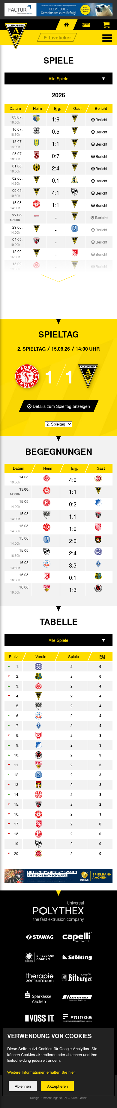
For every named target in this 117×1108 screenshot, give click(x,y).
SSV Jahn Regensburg (54, 735)
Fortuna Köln (54, 814)
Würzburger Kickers (54, 686)
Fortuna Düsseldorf (54, 833)
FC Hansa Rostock (54, 715)
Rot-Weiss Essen (54, 794)
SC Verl (54, 843)
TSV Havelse (54, 824)
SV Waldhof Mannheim (54, 725)
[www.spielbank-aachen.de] (58, 876)
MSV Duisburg (54, 666)
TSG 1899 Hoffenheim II (54, 745)
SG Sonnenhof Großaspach (54, 784)
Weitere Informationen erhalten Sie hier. (41, 1072)
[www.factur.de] (58, 9)
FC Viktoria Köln (54, 755)
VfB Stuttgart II (54, 765)
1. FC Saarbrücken (54, 676)
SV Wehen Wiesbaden (54, 853)
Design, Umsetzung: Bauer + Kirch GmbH (58, 1098)
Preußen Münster (54, 705)
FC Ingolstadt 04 (54, 804)
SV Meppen (54, 774)
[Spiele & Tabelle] (36, 119)
